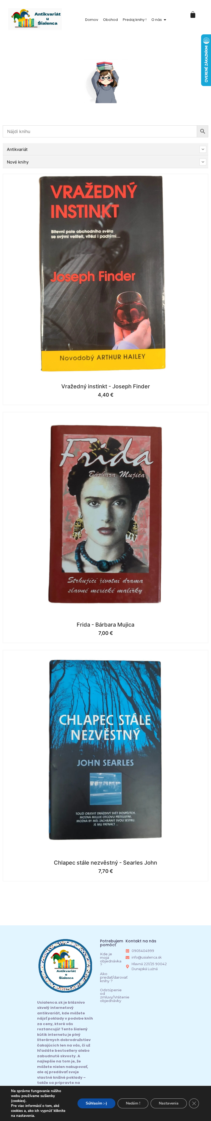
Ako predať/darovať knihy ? (113, 977)
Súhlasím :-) (96, 1103)
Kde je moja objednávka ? (110, 959)
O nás (156, 19)
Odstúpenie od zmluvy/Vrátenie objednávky (114, 995)
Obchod (110, 19)
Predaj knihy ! (134, 19)
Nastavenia (169, 1103)
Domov (91, 19)
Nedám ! (133, 1103)
